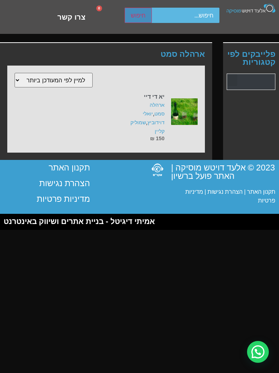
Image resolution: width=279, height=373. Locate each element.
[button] (232, 80)
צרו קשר (71, 17)
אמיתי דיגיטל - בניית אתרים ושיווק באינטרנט (79, 221)
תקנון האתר (261, 192)
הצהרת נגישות (224, 192)
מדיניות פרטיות (63, 199)
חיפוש (138, 15)
